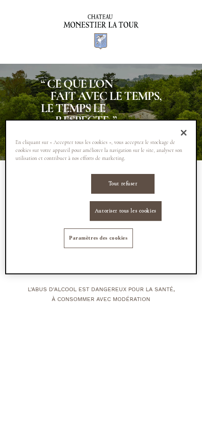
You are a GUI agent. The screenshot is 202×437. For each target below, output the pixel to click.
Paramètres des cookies (98, 238)
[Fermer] (183, 132)
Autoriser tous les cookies (125, 210)
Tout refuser (123, 184)
